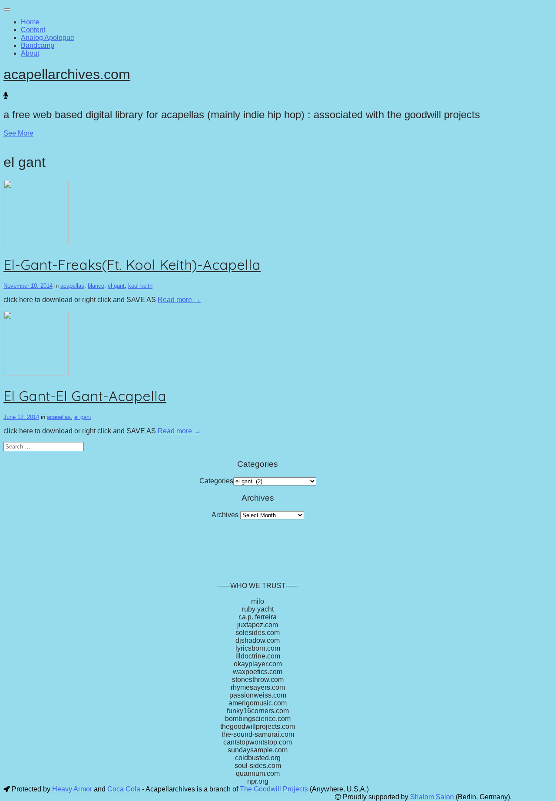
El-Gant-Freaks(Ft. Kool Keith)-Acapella (132, 264)
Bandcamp (37, 45)
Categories (216, 481)
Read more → (179, 299)
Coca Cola (123, 789)
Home (30, 22)
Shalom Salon (432, 797)
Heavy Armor (72, 789)
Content (33, 29)
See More (18, 133)
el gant (116, 286)
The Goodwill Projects (274, 789)
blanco (96, 286)
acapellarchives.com (66, 74)
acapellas (72, 286)
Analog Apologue (47, 37)
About (30, 53)
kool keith (140, 286)
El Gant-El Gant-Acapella (84, 396)
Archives (225, 514)
